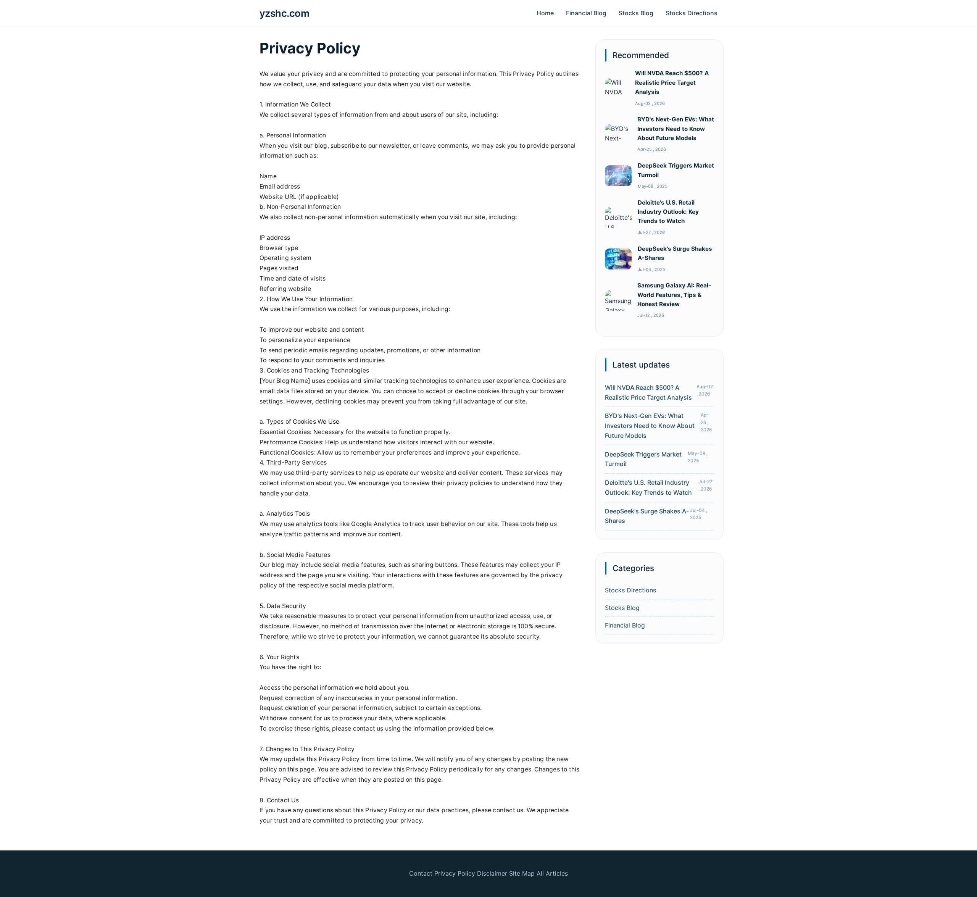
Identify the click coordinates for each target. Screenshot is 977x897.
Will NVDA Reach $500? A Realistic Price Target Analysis (672, 82)
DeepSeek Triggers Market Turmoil (643, 459)
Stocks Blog (636, 13)
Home (545, 13)
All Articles (552, 873)
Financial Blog (586, 13)
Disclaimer (492, 873)
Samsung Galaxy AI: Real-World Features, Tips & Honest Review (674, 295)
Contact (420, 873)
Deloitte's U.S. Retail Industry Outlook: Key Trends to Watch (668, 212)
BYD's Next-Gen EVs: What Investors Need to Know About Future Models (675, 129)
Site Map (522, 873)
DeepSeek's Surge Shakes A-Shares (647, 516)
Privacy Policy (454, 873)
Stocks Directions (691, 13)
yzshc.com (284, 13)
